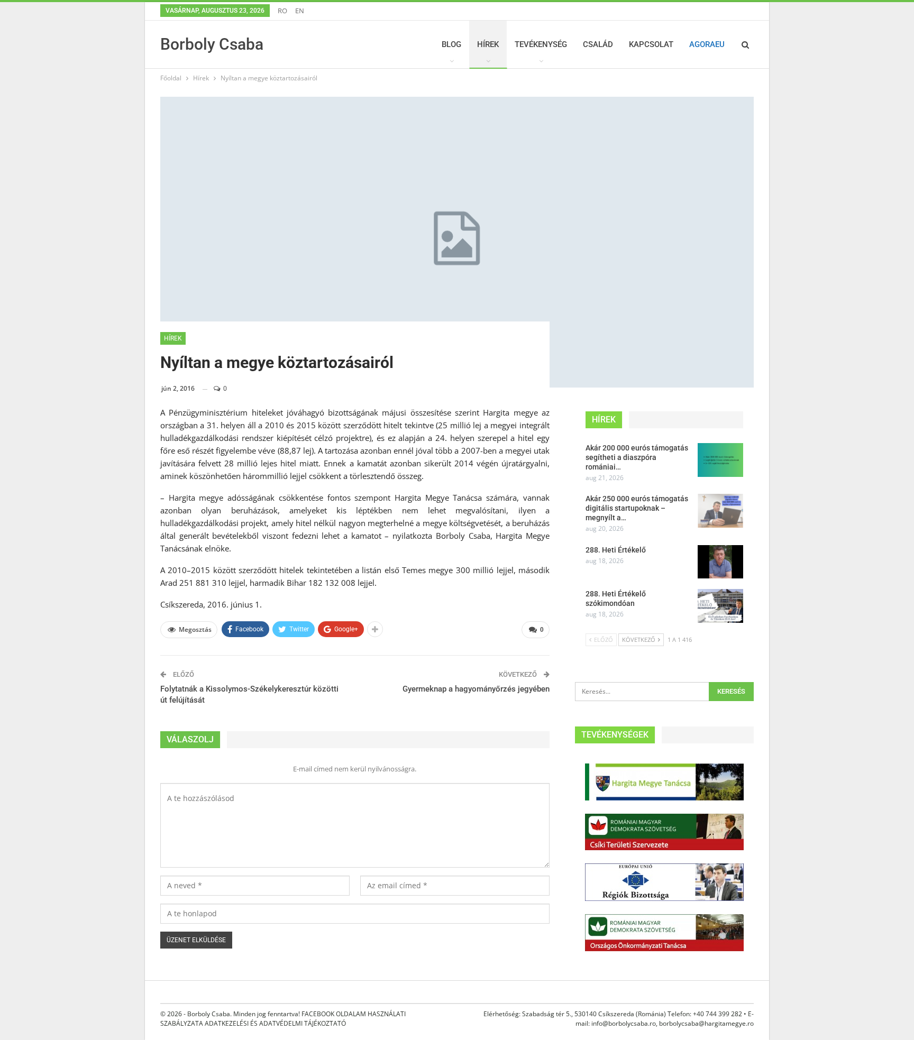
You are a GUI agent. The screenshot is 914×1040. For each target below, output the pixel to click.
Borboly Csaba (211, 44)
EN (299, 10)
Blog (451, 44)
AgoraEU (707, 44)
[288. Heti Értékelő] (720, 562)
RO (282, 10)
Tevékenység (541, 44)
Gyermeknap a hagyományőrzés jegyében (476, 689)
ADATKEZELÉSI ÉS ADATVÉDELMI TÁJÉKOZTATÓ (275, 1023)
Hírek (488, 44)
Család (598, 44)
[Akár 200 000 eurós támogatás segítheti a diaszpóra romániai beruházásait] (720, 460)
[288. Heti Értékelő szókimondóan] (720, 606)
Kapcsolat (651, 44)
